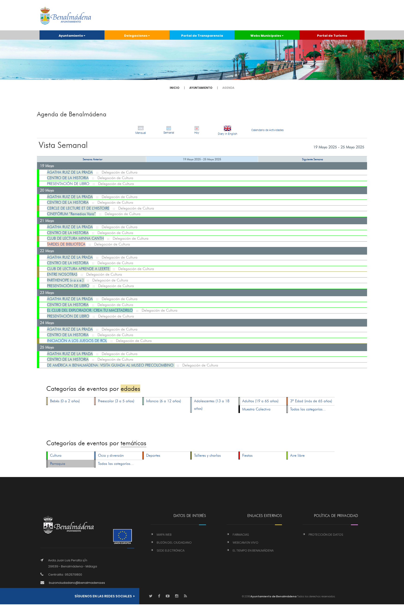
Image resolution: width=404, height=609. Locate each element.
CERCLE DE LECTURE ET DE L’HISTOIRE (78, 208)
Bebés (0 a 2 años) (65, 401)
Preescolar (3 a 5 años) (116, 401)
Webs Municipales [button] (265, 35)
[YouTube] (168, 596)
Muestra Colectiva (256, 409)
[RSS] (185, 596)
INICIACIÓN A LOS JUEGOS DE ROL (77, 340)
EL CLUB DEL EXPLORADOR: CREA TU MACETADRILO (90, 310)
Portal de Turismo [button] (332, 35)
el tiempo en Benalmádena (253, 550)
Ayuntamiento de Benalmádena (273, 596)
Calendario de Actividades (267, 130)
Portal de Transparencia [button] (202, 35)
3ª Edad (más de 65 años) (311, 401)
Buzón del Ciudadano (174, 542)
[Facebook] (159, 596)
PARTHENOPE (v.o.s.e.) (66, 280)
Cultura (55, 455)
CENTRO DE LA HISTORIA (68, 178)
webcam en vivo (245, 542)
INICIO (174, 88)
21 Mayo (47, 220)
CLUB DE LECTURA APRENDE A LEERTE (79, 269)
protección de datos (326, 534)
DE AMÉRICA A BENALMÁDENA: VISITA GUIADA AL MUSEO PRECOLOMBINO (111, 365)
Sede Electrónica (170, 550)
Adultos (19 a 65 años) (260, 401)
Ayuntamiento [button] (71, 35)
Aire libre (297, 455)
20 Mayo (47, 190)
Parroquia (57, 463)
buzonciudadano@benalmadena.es (77, 583)
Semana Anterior (92, 159)
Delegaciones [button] (136, 35)
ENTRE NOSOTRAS (62, 274)
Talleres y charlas (207, 455)
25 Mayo (47, 347)
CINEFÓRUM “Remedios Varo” (71, 214)
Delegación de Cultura (119, 172)
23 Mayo (47, 292)
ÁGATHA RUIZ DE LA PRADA (70, 172)
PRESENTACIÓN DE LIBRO (68, 184)
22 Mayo (47, 251)
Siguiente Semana (312, 159)
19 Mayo (47, 166)
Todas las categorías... (308, 409)
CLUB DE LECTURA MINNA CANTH (75, 238)
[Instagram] (176, 596)
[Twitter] (150, 596)
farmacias (241, 534)
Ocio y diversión (111, 455)
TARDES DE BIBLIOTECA (66, 244)
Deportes (153, 455)
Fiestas (247, 455)
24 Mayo (47, 323)
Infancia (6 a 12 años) (163, 401)
